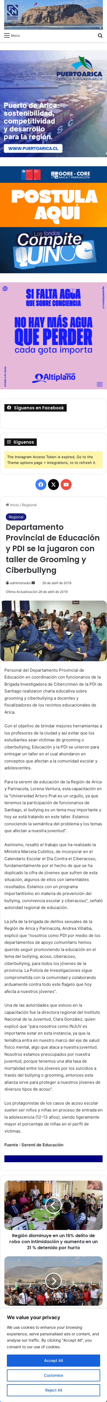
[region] (53, 1355)
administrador (20, 583)
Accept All (53, 1360)
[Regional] (53, 15)
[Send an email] (33, 583)
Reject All (53, 1390)
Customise (53, 1375)
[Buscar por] (100, 35)
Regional (29, 505)
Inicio (14, 505)
